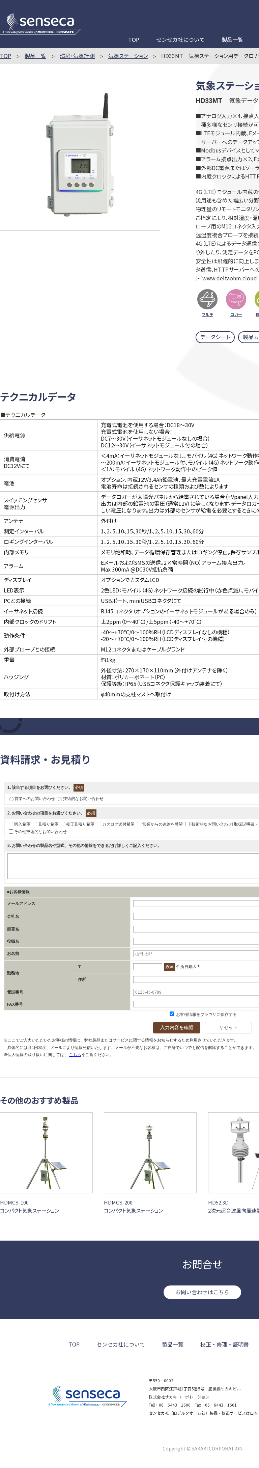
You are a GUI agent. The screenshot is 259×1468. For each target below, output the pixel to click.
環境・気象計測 (77, 56)
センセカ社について (180, 39)
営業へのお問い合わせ (35, 798)
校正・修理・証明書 (224, 1344)
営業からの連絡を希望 (162, 824)
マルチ (207, 314)
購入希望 (22, 824)
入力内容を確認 (176, 1027)
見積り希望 (48, 824)
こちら (75, 1054)
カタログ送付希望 (118, 824)
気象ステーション (128, 56)
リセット (228, 1027)
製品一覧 (232, 39)
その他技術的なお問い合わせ (40, 831)
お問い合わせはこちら (202, 1292)
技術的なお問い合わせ (83, 798)
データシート (215, 337)
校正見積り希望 (80, 824)
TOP (133, 39)
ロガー (236, 314)
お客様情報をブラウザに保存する (206, 1014)
